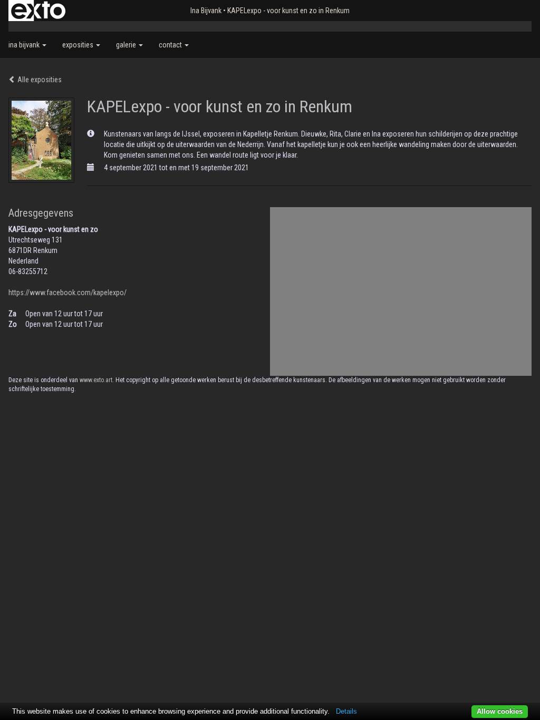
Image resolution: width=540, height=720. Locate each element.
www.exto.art (96, 380)
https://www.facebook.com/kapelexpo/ (67, 292)
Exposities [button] (78, 45)
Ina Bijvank (205, 10)
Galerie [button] (127, 45)
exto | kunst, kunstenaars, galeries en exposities (38, 10)
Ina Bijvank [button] (24, 45)
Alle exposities (39, 79)
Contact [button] (171, 45)
